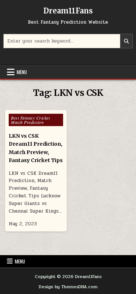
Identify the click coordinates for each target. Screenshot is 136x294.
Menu (22, 72)
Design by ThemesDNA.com (68, 286)
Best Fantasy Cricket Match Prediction (30, 120)
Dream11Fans (68, 10)
